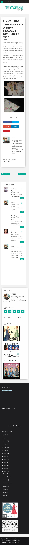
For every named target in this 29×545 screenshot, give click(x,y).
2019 (5, 444)
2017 (5, 450)
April (4, 495)
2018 (5, 447)
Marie (9, 42)
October (5, 480)
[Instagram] (9, 311)
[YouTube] (14, 311)
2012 (5, 465)
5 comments (20, 43)
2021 (5, 438)
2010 (5, 471)
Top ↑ (19, 542)
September (6, 483)
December (6, 474)
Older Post (22, 174)
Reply (22, 198)
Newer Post (5, 174)
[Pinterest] (18, 311)
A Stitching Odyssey (14, 538)
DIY (19, 540)
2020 (5, 441)
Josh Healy (14, 216)
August (5, 486)
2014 (5, 459)
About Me (7, 540)
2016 (5, 453)
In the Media (4, 542)
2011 (5, 468)
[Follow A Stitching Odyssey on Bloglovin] (7, 391)
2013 (5, 462)
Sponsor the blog (12, 542)
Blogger (18, 426)
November (6, 477)
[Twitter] (5, 311)
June (4, 489)
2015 (5, 456)
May (4, 492)
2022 (5, 435)
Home (2, 540)
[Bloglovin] (22, 311)
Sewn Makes (14, 540)
